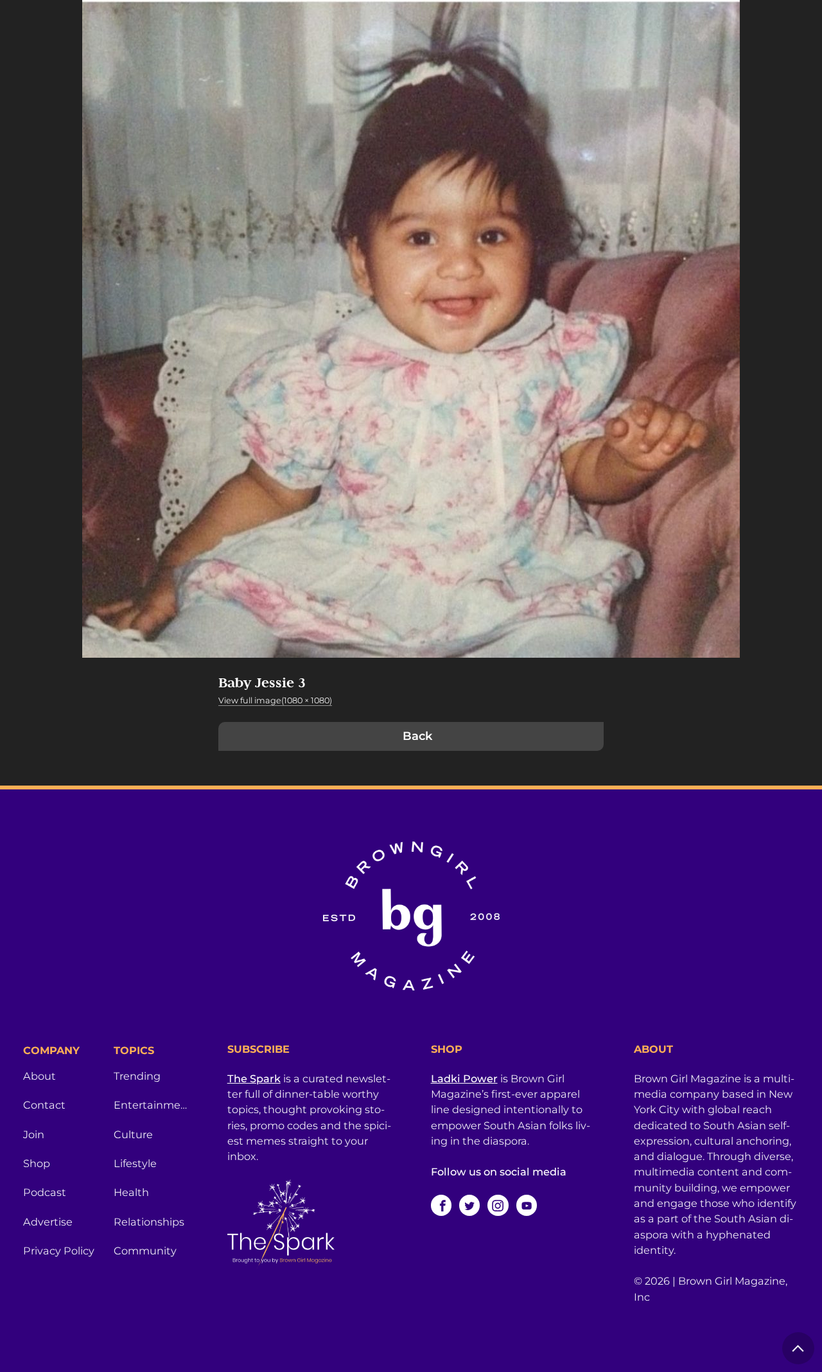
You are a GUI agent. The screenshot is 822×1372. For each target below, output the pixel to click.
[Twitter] (469, 1205)
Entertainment (151, 1104)
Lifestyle (135, 1163)
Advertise (48, 1221)
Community (145, 1250)
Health (131, 1192)
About (39, 1075)
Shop (36, 1163)
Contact (44, 1104)
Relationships (149, 1221)
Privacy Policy (58, 1250)
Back (417, 736)
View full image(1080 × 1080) (275, 700)
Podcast (44, 1192)
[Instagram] (497, 1205)
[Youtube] (526, 1205)
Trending (137, 1075)
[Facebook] (441, 1205)
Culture (133, 1134)
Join (33, 1134)
